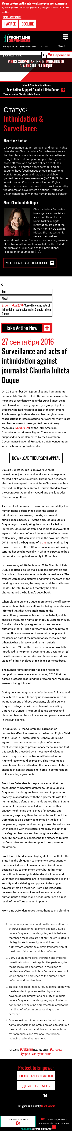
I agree (10, 24)
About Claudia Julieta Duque (37, 85)
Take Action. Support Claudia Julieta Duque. (33, 90)
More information (12, 17)
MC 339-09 (22, 428)
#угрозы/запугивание (36, 1053)
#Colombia (26, 1049)
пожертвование (28, 46)
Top (4, 292)
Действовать (36, 1085)
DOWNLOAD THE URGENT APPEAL (36, 458)
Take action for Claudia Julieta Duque (21, 94)
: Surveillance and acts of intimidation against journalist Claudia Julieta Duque (26, 309)
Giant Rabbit (48, 1106)
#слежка (56, 1049)
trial (44, 542)
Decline (27, 24)
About (5, 298)
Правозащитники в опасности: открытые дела (54, 1121)
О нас (44, 46)
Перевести (61, 54)
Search (61, 46)
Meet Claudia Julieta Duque (27, 263)
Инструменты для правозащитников (12, 50)
